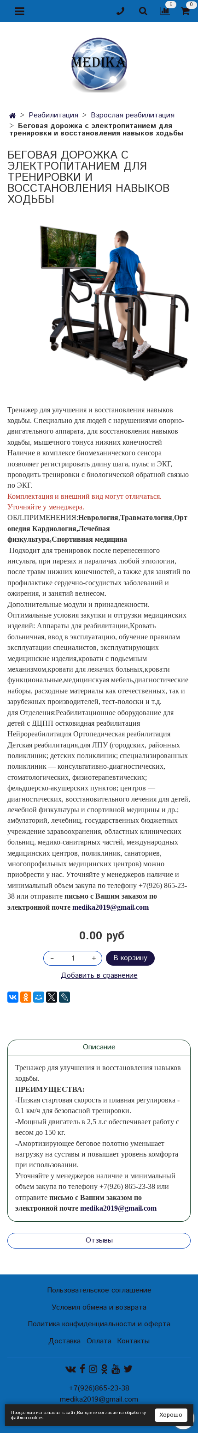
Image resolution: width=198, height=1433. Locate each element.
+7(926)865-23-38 (99, 1388)
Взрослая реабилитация (133, 115)
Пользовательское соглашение (99, 1290)
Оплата (99, 1341)
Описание (99, 1047)
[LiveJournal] (64, 997)
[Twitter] (128, 1369)
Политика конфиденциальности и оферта (99, 1324)
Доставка (64, 1341)
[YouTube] (115, 1369)
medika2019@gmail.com (110, 907)
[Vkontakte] (70, 1369)
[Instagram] (93, 1369)
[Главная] (12, 116)
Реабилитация (53, 115)
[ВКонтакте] (12, 997)
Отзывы (99, 1240)
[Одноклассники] (25, 997)
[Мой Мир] (38, 997)
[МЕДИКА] (99, 62)
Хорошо (170, 1415)
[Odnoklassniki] (104, 1369)
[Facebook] (82, 1369)
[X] (51, 997)
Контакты (133, 1341)
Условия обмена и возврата (99, 1307)
